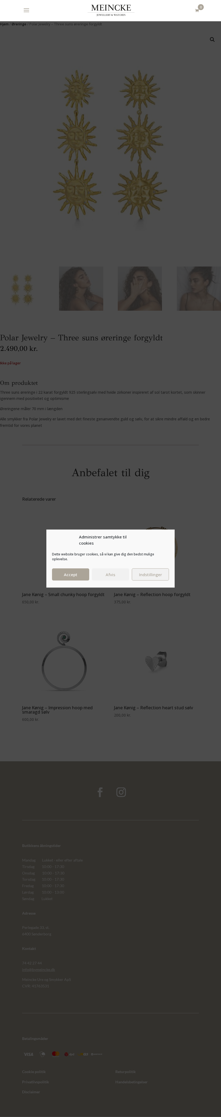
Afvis (110, 574)
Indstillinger (150, 574)
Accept (70, 574)
